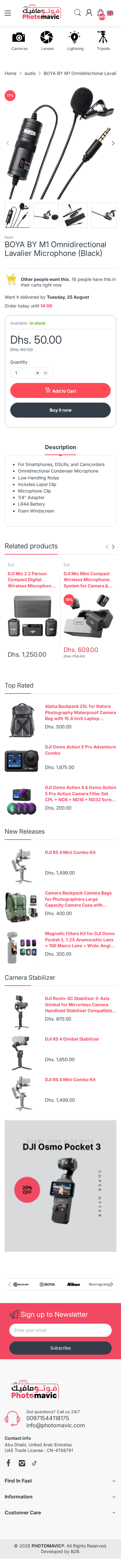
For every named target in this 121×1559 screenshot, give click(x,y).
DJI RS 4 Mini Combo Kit (70, 852)
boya (9, 237)
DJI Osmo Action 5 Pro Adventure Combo (80, 750)
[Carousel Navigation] (110, 547)
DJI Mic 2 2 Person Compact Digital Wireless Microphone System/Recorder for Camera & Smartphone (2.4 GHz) (31, 580)
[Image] (60, 1186)
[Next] (8, 143)
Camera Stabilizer (30, 977)
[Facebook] (8, 1463)
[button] (110, 13)
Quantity (19, 362)
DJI (11, 564)
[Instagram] (22, 1463)
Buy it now (61, 410)
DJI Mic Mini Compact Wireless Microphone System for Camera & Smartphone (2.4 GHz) (87, 580)
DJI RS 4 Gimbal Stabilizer (72, 1039)
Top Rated (19, 685)
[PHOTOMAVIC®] (33, 1391)
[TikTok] (34, 1464)
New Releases (25, 831)
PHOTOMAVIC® (48, 1545)
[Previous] (113, 143)
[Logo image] (21, 1284)
